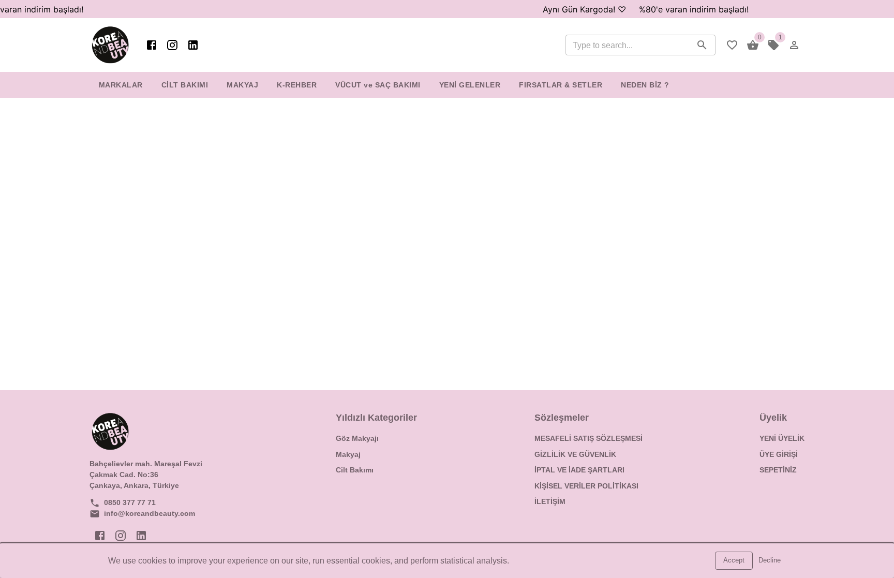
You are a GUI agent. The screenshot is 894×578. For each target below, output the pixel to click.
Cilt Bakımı (355, 470)
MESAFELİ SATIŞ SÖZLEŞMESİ (588, 438)
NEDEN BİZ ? (645, 85)
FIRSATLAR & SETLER (560, 85)
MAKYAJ (242, 85)
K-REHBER (297, 85)
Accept (733, 560)
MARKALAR (121, 85)
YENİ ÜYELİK (781, 438)
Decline (769, 560)
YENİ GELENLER (470, 85)
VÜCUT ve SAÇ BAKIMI (378, 85)
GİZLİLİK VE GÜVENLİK (575, 454)
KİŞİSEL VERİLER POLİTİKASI (586, 486)
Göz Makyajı (357, 438)
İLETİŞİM (549, 501)
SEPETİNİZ (778, 470)
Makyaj (348, 454)
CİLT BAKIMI (184, 85)
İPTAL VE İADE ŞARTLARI (579, 470)
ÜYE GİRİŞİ (778, 454)
